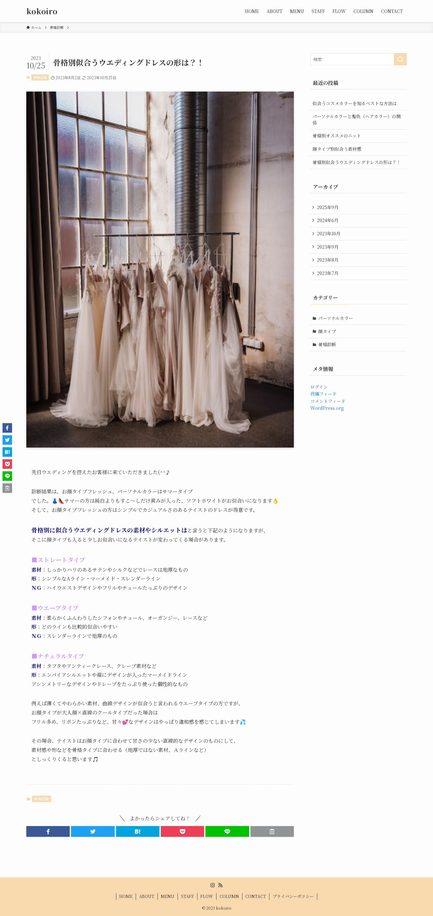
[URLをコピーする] (272, 831)
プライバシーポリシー (293, 896)
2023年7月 (328, 273)
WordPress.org (327, 408)
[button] (48, 831)
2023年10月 (328, 233)
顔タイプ (327, 331)
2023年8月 (328, 260)
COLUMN (229, 896)
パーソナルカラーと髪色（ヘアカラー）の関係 (357, 119)
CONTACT (255, 896)
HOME (125, 896)
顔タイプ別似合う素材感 (337, 149)
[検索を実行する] (400, 59)
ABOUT (146, 896)
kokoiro (41, 11)
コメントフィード (328, 401)
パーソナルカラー (335, 318)
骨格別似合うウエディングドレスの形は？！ (357, 162)
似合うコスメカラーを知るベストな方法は (355, 103)
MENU (167, 896)
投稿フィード (323, 394)
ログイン (319, 387)
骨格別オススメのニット (337, 135)
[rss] (220, 885)
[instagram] (213, 885)
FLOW (206, 896)
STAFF (187, 896)
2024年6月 (328, 220)
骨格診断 (40, 77)
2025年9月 (328, 207)
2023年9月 (328, 247)
